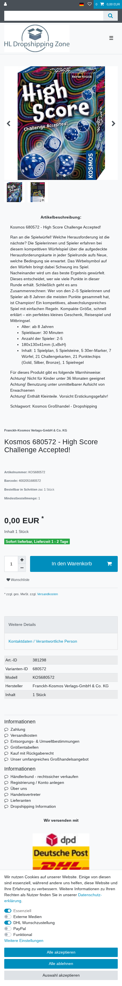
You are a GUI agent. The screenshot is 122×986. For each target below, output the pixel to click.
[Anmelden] (6, 4)
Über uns (18, 788)
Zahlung (17, 729)
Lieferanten (20, 800)
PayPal (19, 928)
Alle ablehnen (61, 963)
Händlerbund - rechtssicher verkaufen (44, 776)
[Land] (81, 4)
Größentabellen (24, 747)
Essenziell (22, 910)
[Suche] (110, 16)
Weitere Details (22, 624)
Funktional (22, 934)
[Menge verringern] (22, 568)
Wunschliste (20, 580)
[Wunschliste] (90, 4)
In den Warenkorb (72, 563)
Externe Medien (27, 916)
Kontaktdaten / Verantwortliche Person (43, 641)
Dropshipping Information (33, 806)
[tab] (61, 624)
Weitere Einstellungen (23, 940)
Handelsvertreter (25, 794)
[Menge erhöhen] (22, 560)
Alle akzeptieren (61, 952)
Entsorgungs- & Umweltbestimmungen (44, 741)
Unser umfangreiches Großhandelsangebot (49, 759)
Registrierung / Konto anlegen (37, 782)
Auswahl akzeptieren (61, 975)
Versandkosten (47, 594)
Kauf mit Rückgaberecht (32, 753)
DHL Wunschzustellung (34, 922)
